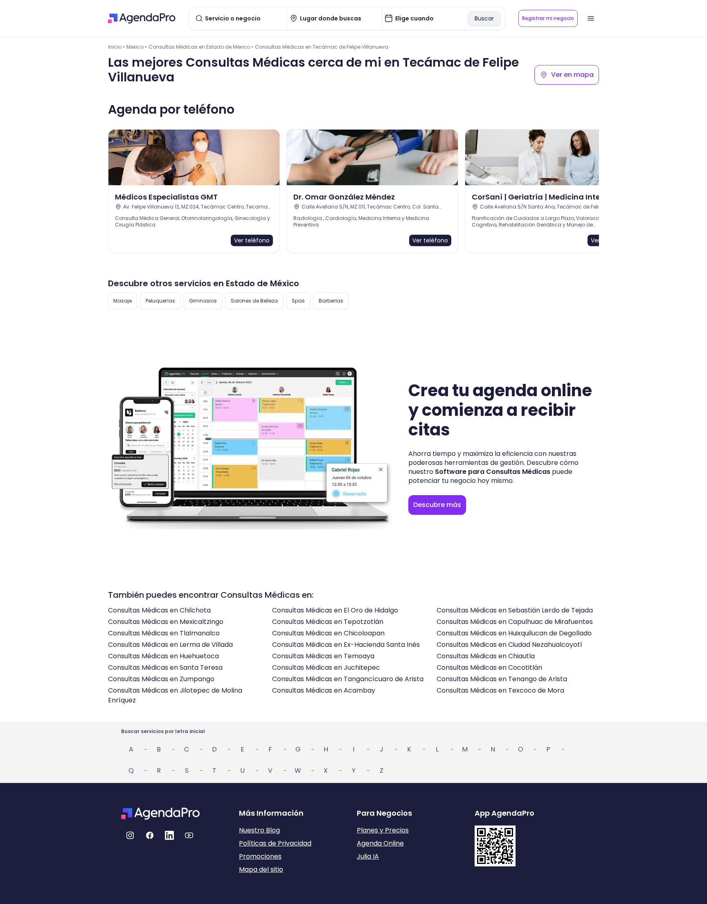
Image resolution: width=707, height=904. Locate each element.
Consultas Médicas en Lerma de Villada (170, 644)
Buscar (484, 18)
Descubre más (437, 504)
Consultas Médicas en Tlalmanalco (164, 633)
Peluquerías (160, 300)
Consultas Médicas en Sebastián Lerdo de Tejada (515, 610)
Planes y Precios (383, 830)
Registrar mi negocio (548, 18)
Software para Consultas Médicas (492, 471)
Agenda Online (380, 843)
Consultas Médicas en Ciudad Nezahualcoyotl (509, 644)
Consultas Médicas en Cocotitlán (489, 667)
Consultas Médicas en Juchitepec (326, 667)
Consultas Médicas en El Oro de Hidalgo (335, 610)
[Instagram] (130, 835)
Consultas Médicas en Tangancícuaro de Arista (347, 679)
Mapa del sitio (261, 869)
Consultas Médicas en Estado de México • (201, 46)
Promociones (260, 856)
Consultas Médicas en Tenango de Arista (502, 679)
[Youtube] (189, 835)
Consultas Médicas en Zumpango (161, 679)
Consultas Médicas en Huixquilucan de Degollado (514, 633)
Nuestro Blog (259, 830)
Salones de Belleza (254, 300)
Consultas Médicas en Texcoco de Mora (500, 690)
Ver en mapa (572, 74)
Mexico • (136, 46)
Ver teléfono (252, 240)
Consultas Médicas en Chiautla (486, 656)
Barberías (331, 300)
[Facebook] (150, 835)
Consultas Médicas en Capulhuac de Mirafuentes (515, 621)
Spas (298, 300)
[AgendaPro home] (142, 18)
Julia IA (368, 856)
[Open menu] (591, 18)
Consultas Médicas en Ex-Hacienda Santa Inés (346, 644)
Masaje (122, 300)
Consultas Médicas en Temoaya (323, 656)
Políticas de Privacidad (275, 843)
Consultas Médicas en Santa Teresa (165, 667)
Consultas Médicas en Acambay (323, 690)
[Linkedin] (169, 835)
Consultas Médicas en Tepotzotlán (327, 621)
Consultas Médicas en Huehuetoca (163, 656)
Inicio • (116, 46)
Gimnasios (203, 300)
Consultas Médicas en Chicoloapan (328, 633)
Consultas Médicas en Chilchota (159, 610)
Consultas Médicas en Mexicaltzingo (165, 621)
